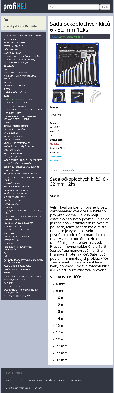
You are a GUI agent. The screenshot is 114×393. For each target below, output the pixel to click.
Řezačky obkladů (12, 200)
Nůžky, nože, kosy (12, 156)
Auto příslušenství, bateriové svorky (22, 36)
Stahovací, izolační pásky (16, 230)
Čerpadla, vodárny (13, 46)
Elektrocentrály (12, 53)
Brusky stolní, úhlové (15, 42)
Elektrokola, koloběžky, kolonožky (22, 56)
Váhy (6, 253)
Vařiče (7, 256)
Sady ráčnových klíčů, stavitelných (24, 109)
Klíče (6, 96)
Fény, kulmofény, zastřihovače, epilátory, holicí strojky (19, 61)
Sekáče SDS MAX (11, 204)
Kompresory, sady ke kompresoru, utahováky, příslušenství (21, 117)
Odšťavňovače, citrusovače (17, 163)
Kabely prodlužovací (14, 85)
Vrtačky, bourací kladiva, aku (18, 269)
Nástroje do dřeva (13, 153)
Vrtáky (7, 273)
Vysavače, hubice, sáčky (15, 279)
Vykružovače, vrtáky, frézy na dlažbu (22, 276)
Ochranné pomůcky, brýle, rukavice (21, 167)
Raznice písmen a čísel (15, 197)
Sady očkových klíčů (16, 103)
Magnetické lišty (12, 133)
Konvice (8, 122)
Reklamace (76, 380)
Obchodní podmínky (56, 380)
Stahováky (9, 233)
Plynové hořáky (12, 183)
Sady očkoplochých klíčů (19, 99)
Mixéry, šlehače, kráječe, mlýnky (19, 146)
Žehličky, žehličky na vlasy (17, 296)
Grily (6, 69)
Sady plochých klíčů (16, 106)
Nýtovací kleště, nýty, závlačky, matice (23, 160)
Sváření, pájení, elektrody (16, 236)
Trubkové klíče (13, 113)
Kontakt (9, 380)
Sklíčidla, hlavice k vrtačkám (18, 223)
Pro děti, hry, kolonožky (16, 186)
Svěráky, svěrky (11, 240)
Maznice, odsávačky (13, 136)
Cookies (38, 387)
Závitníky (8, 283)
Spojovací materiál (13, 226)
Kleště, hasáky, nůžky (15, 92)
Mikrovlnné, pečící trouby (17, 143)
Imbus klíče (9, 82)
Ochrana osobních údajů (18, 387)
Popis (55, 170)
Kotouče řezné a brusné (16, 126)
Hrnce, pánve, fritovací (15, 72)
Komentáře (68, 170)
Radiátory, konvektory (15, 193)
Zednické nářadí (12, 286)
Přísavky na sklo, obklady (17, 190)
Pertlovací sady (12, 170)
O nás (21, 380)
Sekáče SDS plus (11, 207)
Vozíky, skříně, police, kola (17, 266)
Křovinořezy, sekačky (14, 129)
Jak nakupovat (35, 380)
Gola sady (9, 66)
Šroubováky (10, 243)
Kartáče (7, 89)
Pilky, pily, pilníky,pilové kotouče (20, 174)
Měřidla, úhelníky (13, 139)
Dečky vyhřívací (11, 49)
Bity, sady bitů (10, 39)
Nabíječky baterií (12, 150)
